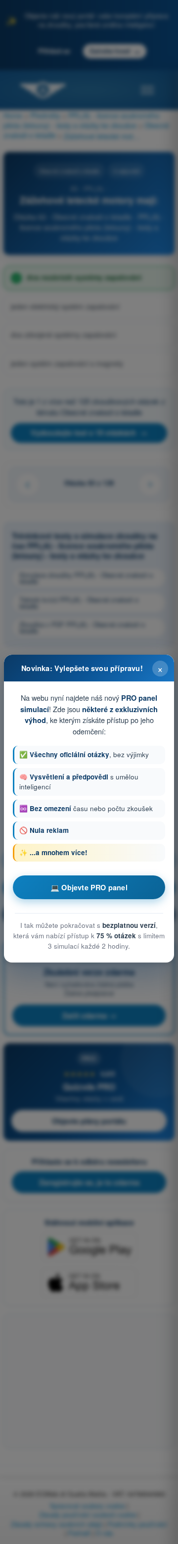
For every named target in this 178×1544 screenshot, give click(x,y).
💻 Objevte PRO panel (89, 887)
